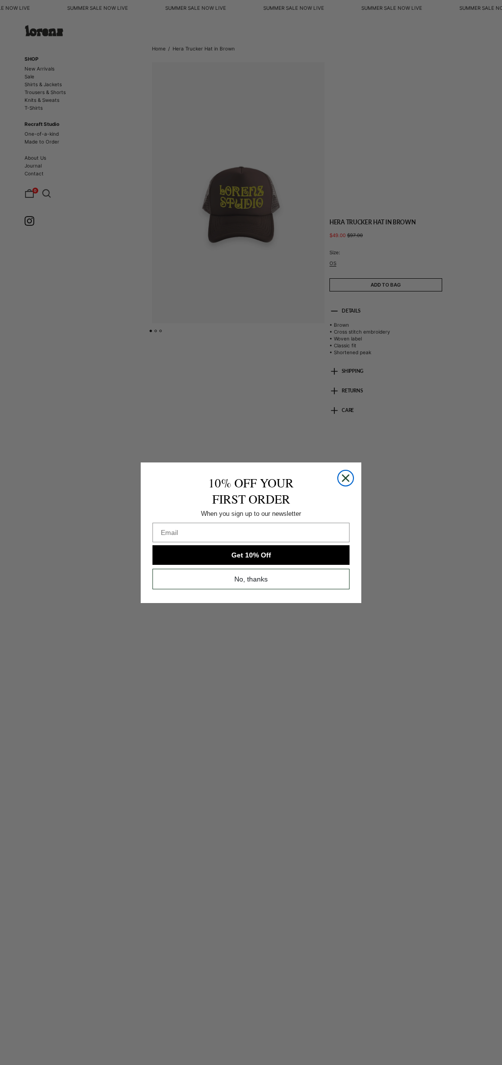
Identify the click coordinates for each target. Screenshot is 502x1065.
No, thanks (251, 579)
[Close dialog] (345, 478)
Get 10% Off (251, 555)
